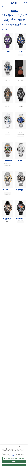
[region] (14, 456)
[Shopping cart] (24, 2)
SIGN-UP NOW (15, 10)
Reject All (14, 461)
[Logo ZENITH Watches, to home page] (14, 2)
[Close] (25, 447)
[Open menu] (1, 2)
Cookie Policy (12, 455)
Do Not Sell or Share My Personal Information (14, 458)
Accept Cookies (14, 465)
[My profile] (26, 2)
